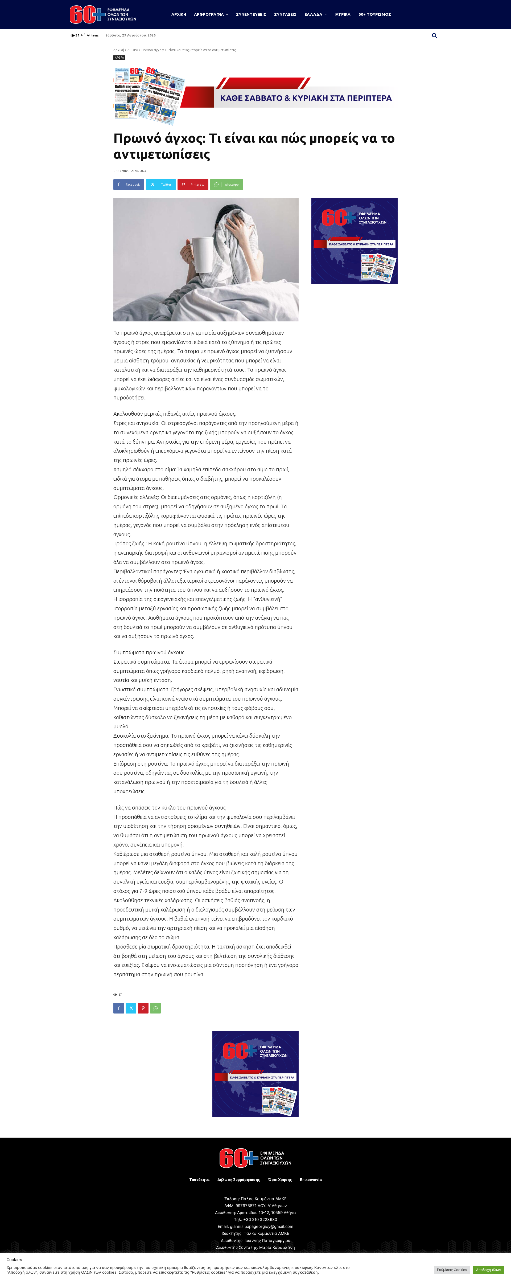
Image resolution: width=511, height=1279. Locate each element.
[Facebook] (118, 1008)
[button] (434, 35)
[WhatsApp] (155, 1008)
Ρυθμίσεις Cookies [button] (452, 1270)
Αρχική (118, 50)
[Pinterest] (143, 1008)
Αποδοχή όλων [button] (488, 1270)
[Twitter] (131, 1008)
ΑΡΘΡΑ (132, 50)
